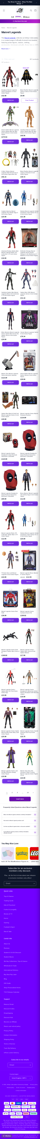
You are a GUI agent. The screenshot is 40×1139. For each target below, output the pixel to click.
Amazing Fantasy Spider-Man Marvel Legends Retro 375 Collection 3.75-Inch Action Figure (10, 253)
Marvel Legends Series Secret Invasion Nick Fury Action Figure (29, 732)
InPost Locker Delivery (11, 1052)
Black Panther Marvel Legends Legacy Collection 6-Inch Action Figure (29, 173)
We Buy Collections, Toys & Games (15, 961)
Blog (5, 979)
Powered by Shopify (23, 1084)
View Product (29, 100)
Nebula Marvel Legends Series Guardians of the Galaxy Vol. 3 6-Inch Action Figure (29, 213)
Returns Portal (8, 1004)
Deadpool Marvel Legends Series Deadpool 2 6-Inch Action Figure (9, 91)
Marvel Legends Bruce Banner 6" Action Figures (29, 573)
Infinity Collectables (12, 1084)
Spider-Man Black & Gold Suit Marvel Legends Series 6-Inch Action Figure (10, 415)
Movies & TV (8, 914)
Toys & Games (8, 896)
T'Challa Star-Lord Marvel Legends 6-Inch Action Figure (10, 573)
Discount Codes (9, 1008)
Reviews (6, 948)
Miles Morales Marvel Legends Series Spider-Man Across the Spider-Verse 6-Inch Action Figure (10, 334)
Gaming (6, 922)
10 (28, 792)
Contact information (21, 1090)
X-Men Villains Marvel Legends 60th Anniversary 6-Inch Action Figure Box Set (9, 173)
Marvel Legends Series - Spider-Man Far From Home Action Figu (9, 691)
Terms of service (20, 1087)
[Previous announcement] (3, 3)
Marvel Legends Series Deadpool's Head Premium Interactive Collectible (9, 455)
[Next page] (33, 793)
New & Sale (8, 931)
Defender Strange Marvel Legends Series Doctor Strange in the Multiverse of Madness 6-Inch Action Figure (29, 253)
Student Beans (9, 957)
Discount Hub (8, 1017)
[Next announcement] (36, 3)
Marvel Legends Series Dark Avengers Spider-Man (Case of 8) (10, 651)
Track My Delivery (10, 1048)
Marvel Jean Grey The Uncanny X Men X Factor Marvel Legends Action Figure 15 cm (29, 773)
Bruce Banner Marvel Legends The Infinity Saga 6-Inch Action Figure (29, 495)
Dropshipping (8, 1013)
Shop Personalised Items (12, 987)
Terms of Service (9, 1044)
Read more (5, 48)
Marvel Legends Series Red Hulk (9, 612)
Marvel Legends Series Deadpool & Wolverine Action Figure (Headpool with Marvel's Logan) (29, 692)
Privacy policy (34, 1084)
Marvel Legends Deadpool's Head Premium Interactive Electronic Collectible (28, 455)
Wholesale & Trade (10, 966)
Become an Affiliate (10, 1022)
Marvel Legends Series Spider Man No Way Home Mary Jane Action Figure (10, 732)
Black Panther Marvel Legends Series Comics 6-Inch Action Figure (29, 91)
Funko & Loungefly (10, 909)
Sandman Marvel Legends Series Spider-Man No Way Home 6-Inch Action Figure (28, 131)
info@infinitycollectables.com (30, 1136)
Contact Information (10, 1035)
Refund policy (10, 1087)
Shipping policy (31, 1087)
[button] (4, 10)
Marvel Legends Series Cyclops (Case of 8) (27, 612)
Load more (20, 799)
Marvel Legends (9, 38)
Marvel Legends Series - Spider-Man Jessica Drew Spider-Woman (27, 651)
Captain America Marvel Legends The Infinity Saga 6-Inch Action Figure (9, 213)
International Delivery (11, 970)
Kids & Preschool (9, 905)
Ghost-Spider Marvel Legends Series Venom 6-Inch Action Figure (29, 375)
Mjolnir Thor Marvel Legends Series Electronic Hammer (9, 374)
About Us (7, 944)
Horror (6, 918)
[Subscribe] (34, 883)
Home (3, 27)
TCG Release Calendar (11, 992)
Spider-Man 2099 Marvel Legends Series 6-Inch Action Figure (28, 294)
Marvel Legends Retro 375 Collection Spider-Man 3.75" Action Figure (9, 534)
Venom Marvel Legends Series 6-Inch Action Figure (29, 333)
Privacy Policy (8, 1030)
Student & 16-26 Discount (12, 952)
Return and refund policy (12, 1026)
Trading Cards (8, 900)
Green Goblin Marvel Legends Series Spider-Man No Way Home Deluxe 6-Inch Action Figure (10, 132)
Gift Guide (7, 983)
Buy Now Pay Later (10, 974)
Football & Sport (9, 927)
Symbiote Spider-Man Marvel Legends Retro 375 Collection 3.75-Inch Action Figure (10, 294)
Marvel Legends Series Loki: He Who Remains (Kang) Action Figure (9, 772)
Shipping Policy (9, 1039)
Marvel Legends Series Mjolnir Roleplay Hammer (29, 414)
